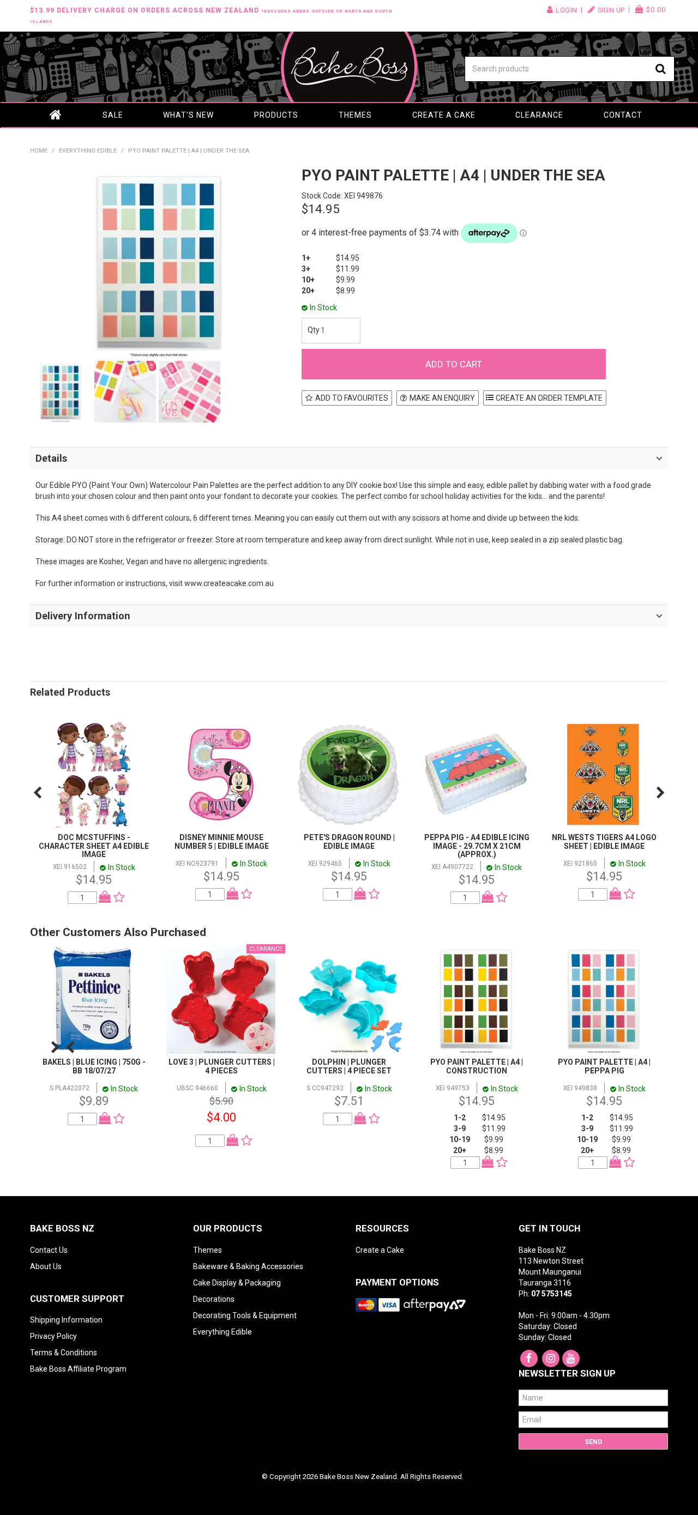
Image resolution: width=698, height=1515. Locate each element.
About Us (46, 1266)
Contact (623, 115)
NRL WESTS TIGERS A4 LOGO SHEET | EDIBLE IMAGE (604, 841)
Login (566, 10)
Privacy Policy (53, 1336)
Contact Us (49, 1250)
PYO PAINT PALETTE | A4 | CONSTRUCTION (476, 1066)
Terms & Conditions (63, 1352)
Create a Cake (444, 115)
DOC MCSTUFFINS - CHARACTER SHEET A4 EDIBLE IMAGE (94, 846)
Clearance (539, 115)
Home (56, 115)
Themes (355, 115)
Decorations (213, 1299)
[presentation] (37, 793)
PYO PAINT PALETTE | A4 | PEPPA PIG (604, 1066)
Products (276, 115)
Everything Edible (88, 150)
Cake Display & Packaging (237, 1282)
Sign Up (611, 10)
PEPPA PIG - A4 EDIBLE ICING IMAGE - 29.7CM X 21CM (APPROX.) (476, 846)
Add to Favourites (351, 398)
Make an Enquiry (442, 398)
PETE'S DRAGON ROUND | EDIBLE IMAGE (349, 841)
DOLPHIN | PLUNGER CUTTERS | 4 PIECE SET (349, 1066)
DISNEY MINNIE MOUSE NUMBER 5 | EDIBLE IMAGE (221, 841)
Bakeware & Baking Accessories (248, 1266)
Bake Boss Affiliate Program (78, 1369)
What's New (188, 115)
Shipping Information (66, 1319)
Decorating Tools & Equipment (245, 1315)
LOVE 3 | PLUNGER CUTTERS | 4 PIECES (222, 1066)
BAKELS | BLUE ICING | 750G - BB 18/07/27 (94, 1066)
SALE (113, 115)
